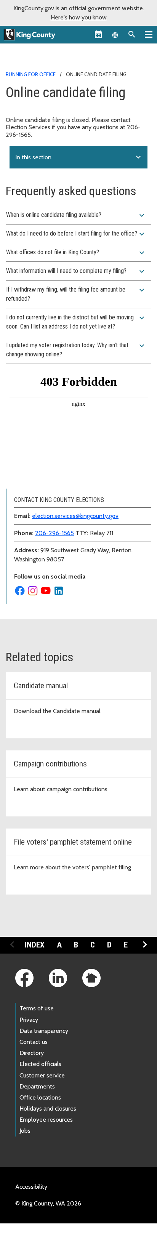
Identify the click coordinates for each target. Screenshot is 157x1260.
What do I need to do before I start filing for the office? (76, 234)
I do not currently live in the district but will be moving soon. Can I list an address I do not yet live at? (76, 321)
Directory (31, 1052)
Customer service (42, 1075)
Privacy (28, 1019)
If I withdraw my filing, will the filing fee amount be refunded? (76, 293)
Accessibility (31, 1186)
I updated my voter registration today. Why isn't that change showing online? (76, 349)
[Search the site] (131, 34)
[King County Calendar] (98, 34)
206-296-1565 (54, 533)
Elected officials (40, 1064)
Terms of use (36, 1008)
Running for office (31, 74)
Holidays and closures (47, 1108)
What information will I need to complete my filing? (76, 271)
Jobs (24, 1130)
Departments (37, 1086)
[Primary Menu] (148, 34)
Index (35, 944)
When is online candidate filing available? (76, 215)
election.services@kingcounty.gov (75, 515)
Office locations (40, 1097)
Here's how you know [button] (79, 17)
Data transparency (43, 1030)
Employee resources (46, 1119)
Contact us (33, 1041)
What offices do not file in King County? (76, 252)
